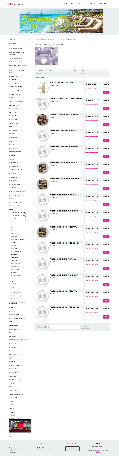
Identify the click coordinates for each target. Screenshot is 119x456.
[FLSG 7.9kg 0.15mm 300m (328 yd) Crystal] (43, 296)
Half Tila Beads (14, 233)
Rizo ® (11, 358)
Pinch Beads (12, 336)
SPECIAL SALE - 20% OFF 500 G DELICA (17, 71)
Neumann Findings (14, 315)
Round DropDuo (13, 372)
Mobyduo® (12, 307)
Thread (12, 227)
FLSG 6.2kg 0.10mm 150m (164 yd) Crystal (63, 131)
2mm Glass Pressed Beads (16, 98)
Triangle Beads (14, 287)
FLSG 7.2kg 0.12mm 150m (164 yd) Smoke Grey (64, 211)
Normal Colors (15, 257)
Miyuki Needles (14, 242)
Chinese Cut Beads (14, 195)
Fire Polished (13, 148)
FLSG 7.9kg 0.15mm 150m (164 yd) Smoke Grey (64, 275)
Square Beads (14, 248)
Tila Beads (13, 230)
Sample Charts (14, 236)
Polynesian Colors (14, 347)
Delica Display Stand (15, 263)
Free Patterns (91, 4)
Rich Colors (14, 260)
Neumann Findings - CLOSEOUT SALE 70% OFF (17, 53)
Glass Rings (12, 188)
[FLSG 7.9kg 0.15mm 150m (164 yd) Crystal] (43, 264)
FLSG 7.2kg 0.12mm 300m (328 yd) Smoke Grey (64, 243)
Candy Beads (13, 119)
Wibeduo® (12, 412)
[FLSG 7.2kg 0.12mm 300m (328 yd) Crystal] (43, 232)
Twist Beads (13, 284)
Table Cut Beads (14, 390)
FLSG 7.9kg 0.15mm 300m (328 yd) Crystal (63, 291)
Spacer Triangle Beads (16, 275)
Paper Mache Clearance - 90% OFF (18, 66)
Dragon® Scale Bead (15, 130)
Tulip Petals (12, 405)
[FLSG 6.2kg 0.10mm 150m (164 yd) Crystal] (43, 136)
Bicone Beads (13, 112)
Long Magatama (14, 245)
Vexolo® (11, 408)
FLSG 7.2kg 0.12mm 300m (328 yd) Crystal (63, 227)
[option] (61, 21)
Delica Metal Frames (15, 266)
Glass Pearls (13, 181)
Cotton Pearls (13, 123)
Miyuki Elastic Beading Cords (17, 295)
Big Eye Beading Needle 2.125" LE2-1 (61, 83)
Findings (11, 141)
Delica (12, 221)
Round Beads (13, 369)
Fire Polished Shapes (15, 152)
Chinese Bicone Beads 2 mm (17, 191)
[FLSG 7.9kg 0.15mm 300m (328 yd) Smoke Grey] (43, 312)
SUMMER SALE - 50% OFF (15, 49)
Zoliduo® (12, 416)
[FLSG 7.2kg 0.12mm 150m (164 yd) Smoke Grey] (43, 216)
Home (66, 4)
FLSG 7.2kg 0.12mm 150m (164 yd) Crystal (63, 195)
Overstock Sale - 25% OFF (16, 58)
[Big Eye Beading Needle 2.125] (43, 88)
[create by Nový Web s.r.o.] (97, 446)
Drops (12, 224)
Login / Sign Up (103, 4)
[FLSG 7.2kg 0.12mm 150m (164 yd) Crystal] (43, 200)
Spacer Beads (14, 272)
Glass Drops (12, 173)
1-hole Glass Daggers (15, 87)
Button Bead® (13, 116)
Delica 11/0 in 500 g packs (16, 76)
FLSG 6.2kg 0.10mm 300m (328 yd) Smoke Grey (64, 179)
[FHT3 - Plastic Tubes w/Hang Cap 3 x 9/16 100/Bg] (43, 104)
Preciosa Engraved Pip (15, 354)
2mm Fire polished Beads (16, 101)
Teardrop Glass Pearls (16, 394)
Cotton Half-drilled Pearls (16, 251)
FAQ (72, 4)
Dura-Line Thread (15, 269)
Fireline (11, 144)
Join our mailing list (43, 327)
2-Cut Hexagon (14, 290)
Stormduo (12, 383)
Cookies (98, 452)
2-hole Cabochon (14, 83)
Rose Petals (12, 361)
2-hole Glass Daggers (15, 90)
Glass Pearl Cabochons (16, 184)
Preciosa (11, 351)
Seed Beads (13, 219)
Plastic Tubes (13, 343)
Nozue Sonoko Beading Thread (18, 239)
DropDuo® (12, 134)
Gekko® (11, 159)
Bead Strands (13, 108)
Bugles (12, 281)
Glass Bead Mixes (14, 166)
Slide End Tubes (14, 298)
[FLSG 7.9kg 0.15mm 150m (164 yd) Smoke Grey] (43, 280)
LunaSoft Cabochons (15, 202)
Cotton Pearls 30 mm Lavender (69, 39)
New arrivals (13, 80)
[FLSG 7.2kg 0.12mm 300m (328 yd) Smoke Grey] (43, 248)
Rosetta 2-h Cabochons (16, 365)
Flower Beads (13, 155)
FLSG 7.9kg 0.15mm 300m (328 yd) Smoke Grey (64, 307)
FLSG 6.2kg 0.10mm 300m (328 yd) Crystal (63, 163)
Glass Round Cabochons (16, 170)
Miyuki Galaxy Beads (15, 293)
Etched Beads (13, 137)
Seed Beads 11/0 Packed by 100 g (18, 213)
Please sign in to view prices (91, 88)
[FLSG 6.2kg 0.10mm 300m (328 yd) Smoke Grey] (43, 184)
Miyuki (11, 209)
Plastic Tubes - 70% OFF (16, 61)
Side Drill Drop (13, 376)
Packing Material (14, 325)
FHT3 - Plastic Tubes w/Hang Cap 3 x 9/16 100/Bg (66, 99)
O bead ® (11, 322)
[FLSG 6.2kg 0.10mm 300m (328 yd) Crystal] (43, 168)
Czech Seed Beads (14, 126)
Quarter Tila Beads (15, 278)
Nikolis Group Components (16, 318)
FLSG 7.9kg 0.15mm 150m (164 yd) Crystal (63, 259)
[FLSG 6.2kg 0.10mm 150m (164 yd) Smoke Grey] (43, 152)
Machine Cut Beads (14, 206)
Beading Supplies (14, 105)
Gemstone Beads (14, 163)
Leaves (11, 199)
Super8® (11, 387)
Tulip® (11, 401)
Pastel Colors (13, 333)
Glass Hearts (13, 177)
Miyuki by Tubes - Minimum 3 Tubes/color (17, 303)
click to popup (72, 448)
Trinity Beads (13, 398)
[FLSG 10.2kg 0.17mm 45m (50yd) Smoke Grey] (43, 120)
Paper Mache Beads (14, 329)
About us (80, 4)
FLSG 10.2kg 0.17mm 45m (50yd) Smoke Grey (64, 115)
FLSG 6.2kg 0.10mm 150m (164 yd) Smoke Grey (64, 147)
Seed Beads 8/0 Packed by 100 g (18, 216)
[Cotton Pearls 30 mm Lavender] (46, 56)
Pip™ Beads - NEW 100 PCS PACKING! (18, 340)
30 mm (57, 39)
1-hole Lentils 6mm (14, 94)
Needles (11, 311)
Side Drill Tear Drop (15, 380)
